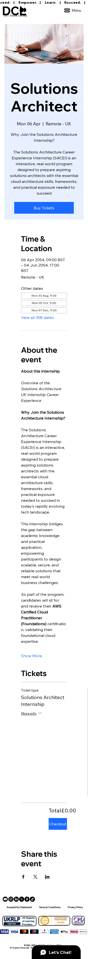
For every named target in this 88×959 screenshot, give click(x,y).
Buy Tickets (44, 207)
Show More (31, 655)
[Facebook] (27, 899)
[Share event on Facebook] (23, 877)
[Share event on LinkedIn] (47, 877)
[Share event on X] (35, 877)
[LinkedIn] (16, 899)
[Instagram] (10, 899)
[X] (21, 899)
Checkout (57, 823)
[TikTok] (32, 899)
